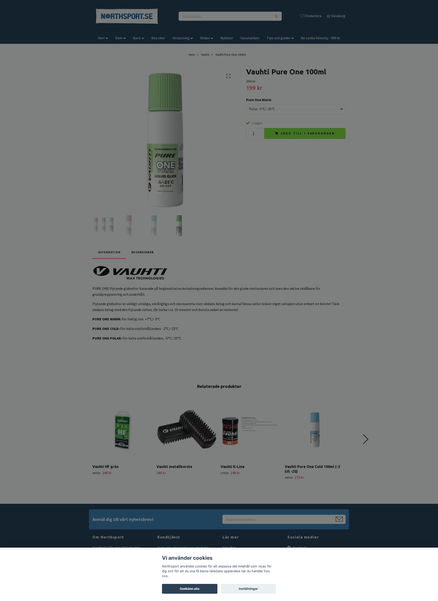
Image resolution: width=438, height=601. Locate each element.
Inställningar (248, 589)
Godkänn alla (189, 589)
